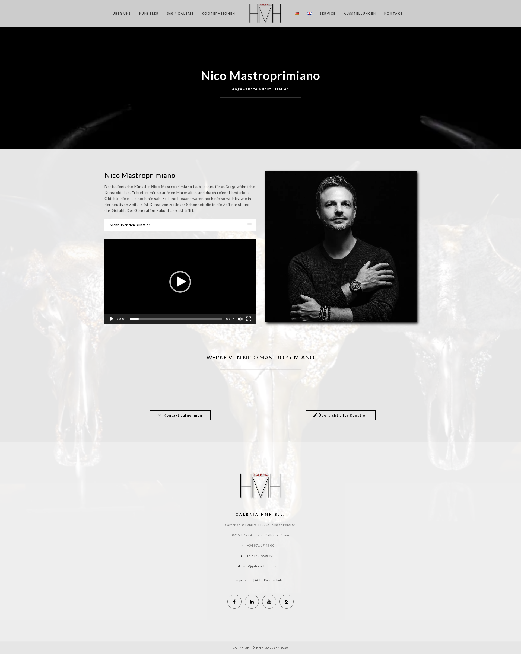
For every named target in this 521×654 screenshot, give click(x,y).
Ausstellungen (360, 13)
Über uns (122, 13)
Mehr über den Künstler (130, 225)
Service (328, 13)
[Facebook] (234, 601)
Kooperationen (218, 13)
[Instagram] (286, 601)
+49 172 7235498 (261, 556)
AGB (258, 580)
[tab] (180, 225)
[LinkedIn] (252, 601)
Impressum (244, 580)
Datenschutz (273, 580)
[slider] (176, 319)
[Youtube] (269, 601)
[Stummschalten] (240, 319)
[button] (180, 282)
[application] (180, 281)
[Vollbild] (249, 319)
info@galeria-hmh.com (261, 566)
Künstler (149, 13)
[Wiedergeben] (111, 319)
